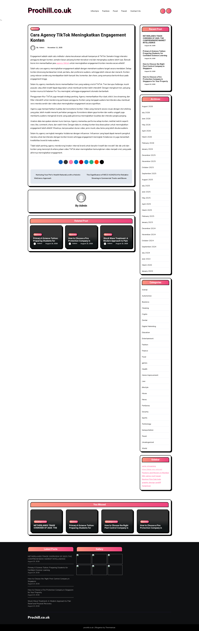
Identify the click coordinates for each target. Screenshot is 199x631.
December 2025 (149, 155)
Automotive (147, 296)
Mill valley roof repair (151, 476)
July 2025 (146, 185)
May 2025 (146, 198)
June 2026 (146, 118)
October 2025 (148, 167)
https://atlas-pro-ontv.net (152, 469)
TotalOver (146, 486)
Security (145, 412)
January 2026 (147, 149)
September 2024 (149, 246)
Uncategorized (148, 442)
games (144, 363)
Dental (144, 320)
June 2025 (146, 192)
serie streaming (149, 466)
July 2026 (146, 112)
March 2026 (147, 137)
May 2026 (146, 124)
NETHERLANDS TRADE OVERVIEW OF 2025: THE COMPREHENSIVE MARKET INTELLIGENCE (154, 39)
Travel (124, 11)
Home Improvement (150, 375)
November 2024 (149, 234)
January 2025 (147, 222)
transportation (148, 430)
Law (143, 381)
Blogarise (99, 627)
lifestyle (95, 11)
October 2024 (148, 240)
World (144, 448)
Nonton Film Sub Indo (151, 479)
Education (146, 332)
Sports (144, 418)
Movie (144, 393)
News (144, 399)
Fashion (106, 11)
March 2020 (147, 265)
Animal (145, 290)
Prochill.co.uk (49, 10)
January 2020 (147, 271)
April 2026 (146, 131)
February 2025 (148, 216)
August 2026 (147, 106)
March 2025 (147, 210)
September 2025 (149, 173)
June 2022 (146, 259)
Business (35, 29)
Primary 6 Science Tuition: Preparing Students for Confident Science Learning (155, 53)
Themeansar (110, 627)
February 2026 (148, 143)
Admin (41, 47)
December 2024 (149, 228)
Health (144, 369)
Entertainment (148, 338)
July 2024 (146, 253)
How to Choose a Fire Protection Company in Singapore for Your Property (155, 79)
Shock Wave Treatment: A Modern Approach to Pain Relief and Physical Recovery (49, 602)
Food (115, 11)
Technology (146, 424)
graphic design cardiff (151, 482)
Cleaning (145, 308)
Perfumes (146, 405)
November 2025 (149, 161)
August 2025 (147, 179)
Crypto (144, 314)
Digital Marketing (149, 326)
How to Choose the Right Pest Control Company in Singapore (153, 66)
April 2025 (146, 204)
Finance (145, 351)
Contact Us (135, 11)
